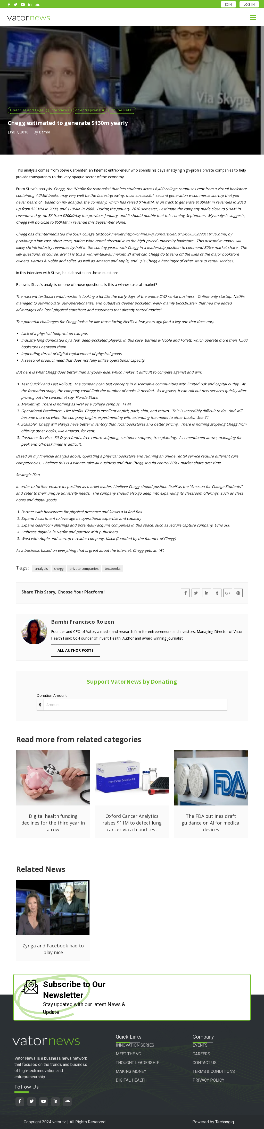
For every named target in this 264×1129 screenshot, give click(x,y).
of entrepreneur (90, 110)
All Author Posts (75, 650)
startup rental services (213, 260)
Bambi (44, 132)
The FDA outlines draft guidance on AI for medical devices (211, 823)
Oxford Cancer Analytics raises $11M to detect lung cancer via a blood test (132, 823)
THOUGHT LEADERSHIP (138, 1062)
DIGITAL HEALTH (131, 1080)
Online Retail (122, 110)
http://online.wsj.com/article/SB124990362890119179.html (175, 234)
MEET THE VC (128, 1053)
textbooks (113, 568)
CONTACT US (205, 1062)
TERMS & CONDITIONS (214, 1071)
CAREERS (201, 1053)
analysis (41, 568)
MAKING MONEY (131, 1071)
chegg (58, 568)
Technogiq (224, 1121)
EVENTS (200, 1045)
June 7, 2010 (18, 132)
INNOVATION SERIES (135, 1045)
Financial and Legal (27, 110)
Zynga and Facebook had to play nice (53, 949)
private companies (84, 568)
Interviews (60, 110)
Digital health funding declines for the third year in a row (53, 823)
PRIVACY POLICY (208, 1080)
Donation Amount (52, 695)
